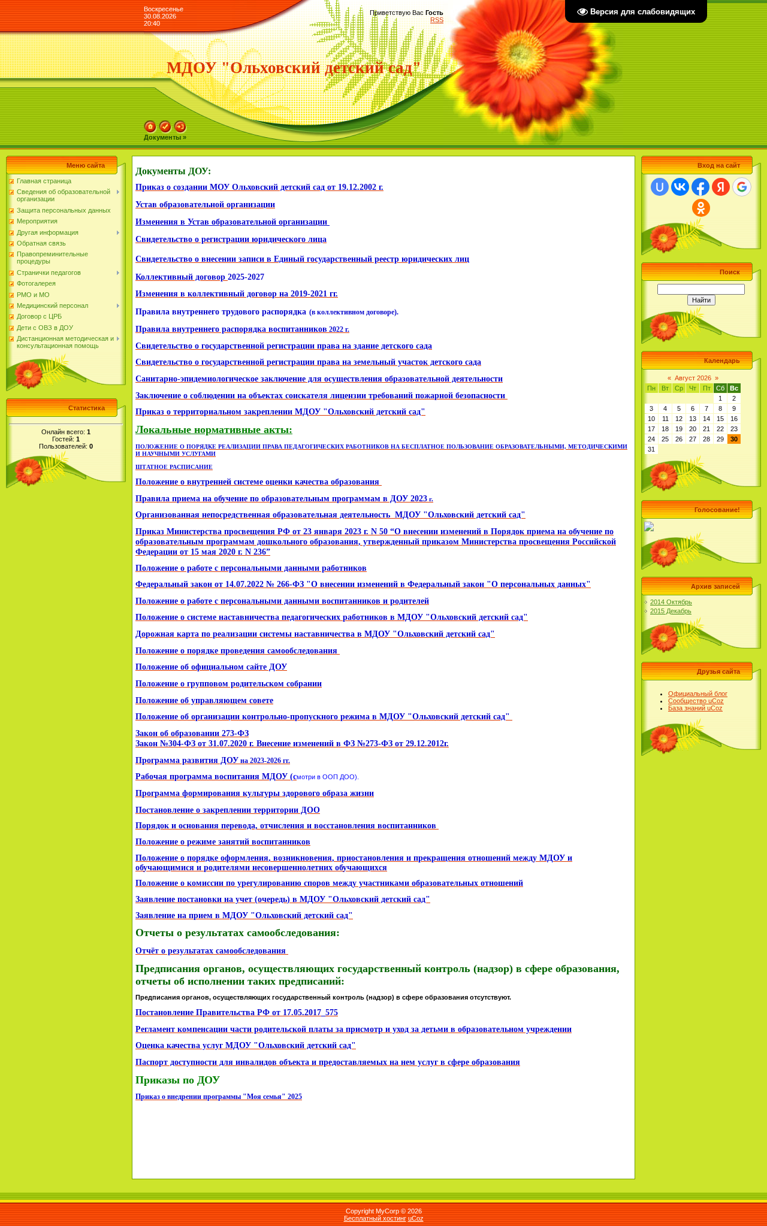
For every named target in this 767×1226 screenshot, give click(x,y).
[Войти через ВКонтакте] (680, 187)
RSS (436, 19)
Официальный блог (697, 693)
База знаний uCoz (695, 708)
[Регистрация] (165, 124)
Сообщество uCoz (696, 700)
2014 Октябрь (671, 602)
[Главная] (150, 124)
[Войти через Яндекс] (721, 187)
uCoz (416, 1218)
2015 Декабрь (670, 610)
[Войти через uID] (660, 187)
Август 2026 (693, 378)
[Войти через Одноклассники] (701, 208)
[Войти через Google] (741, 186)
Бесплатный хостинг (375, 1218)
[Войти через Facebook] (700, 187)
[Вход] (180, 124)
